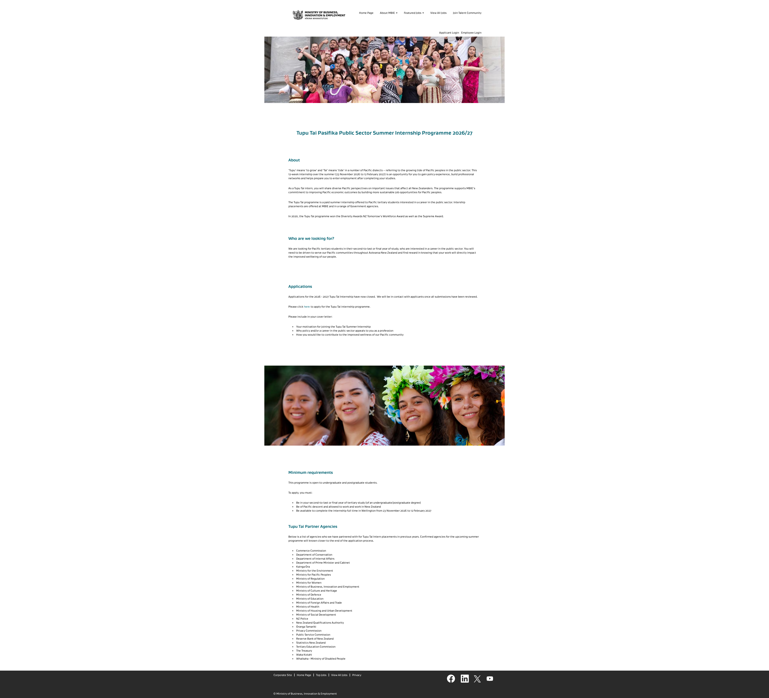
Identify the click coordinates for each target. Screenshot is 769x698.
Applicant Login (449, 32)
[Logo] (319, 15)
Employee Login (471, 32)
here (307, 306)
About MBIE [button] (388, 12)
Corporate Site (283, 675)
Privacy (356, 675)
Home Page (366, 12)
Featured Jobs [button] (413, 12)
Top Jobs (321, 675)
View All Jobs (438, 12)
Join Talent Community (467, 12)
